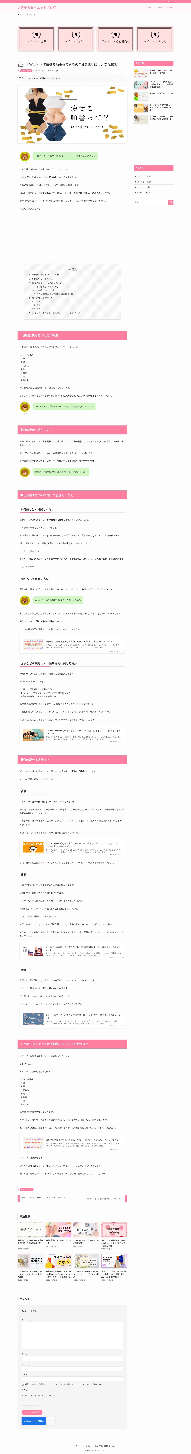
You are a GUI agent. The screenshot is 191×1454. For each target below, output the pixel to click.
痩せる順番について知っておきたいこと (51, 283)
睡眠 (38, 308)
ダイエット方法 (26, 71)
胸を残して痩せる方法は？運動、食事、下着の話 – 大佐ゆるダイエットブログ (82, 641)
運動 (38, 305)
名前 (25, 1354)
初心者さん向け (143, 192)
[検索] (171, 1)
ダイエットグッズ (144, 176)
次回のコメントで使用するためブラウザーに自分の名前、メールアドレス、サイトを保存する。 (63, 1384)
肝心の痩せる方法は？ (42, 298)
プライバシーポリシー (84, 1446)
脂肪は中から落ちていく (43, 279)
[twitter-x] (165, 1)
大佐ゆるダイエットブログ (37, 7)
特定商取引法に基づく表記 (105, 1446)
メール (25, 1364)
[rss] (168, 1)
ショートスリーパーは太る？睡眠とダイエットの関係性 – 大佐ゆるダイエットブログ (83, 1016)
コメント (26, 1320)
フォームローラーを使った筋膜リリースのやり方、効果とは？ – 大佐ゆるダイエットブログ (83, 732)
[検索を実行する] (170, 202)
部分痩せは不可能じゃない (48, 287)
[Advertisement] (72, 237)
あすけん (42, 863)
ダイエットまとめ (144, 182)
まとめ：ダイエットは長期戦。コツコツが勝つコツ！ (57, 313)
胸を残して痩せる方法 (46, 290)
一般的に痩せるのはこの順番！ (46, 274)
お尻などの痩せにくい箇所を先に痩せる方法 (55, 294)
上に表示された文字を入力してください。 (39, 1395)
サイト (24, 1374)
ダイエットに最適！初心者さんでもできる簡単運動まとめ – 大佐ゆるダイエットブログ (83, 948)
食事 (38, 301)
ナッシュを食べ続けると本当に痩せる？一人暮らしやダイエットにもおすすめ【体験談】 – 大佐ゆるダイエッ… (82, 844)
